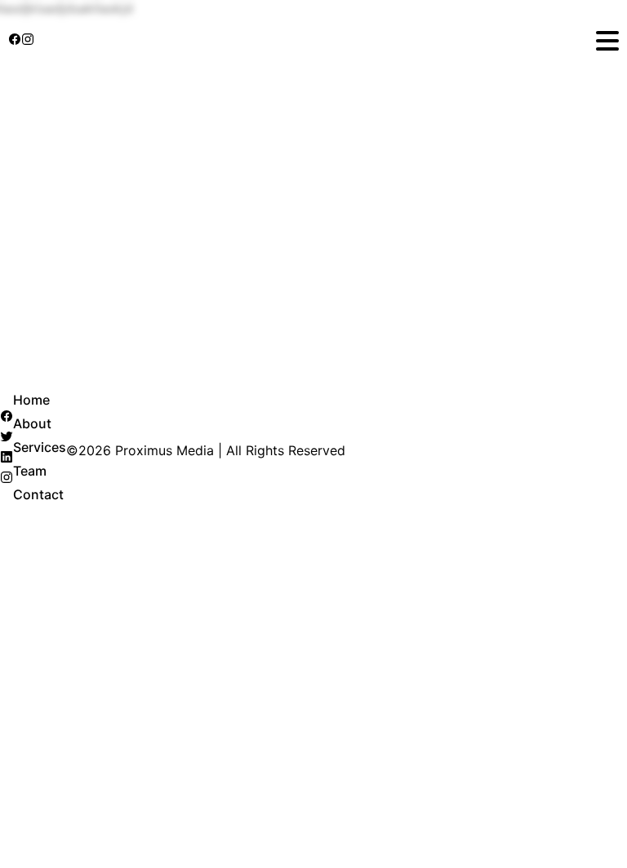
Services (39, 447)
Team (30, 471)
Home (31, 400)
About (32, 423)
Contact (38, 494)
